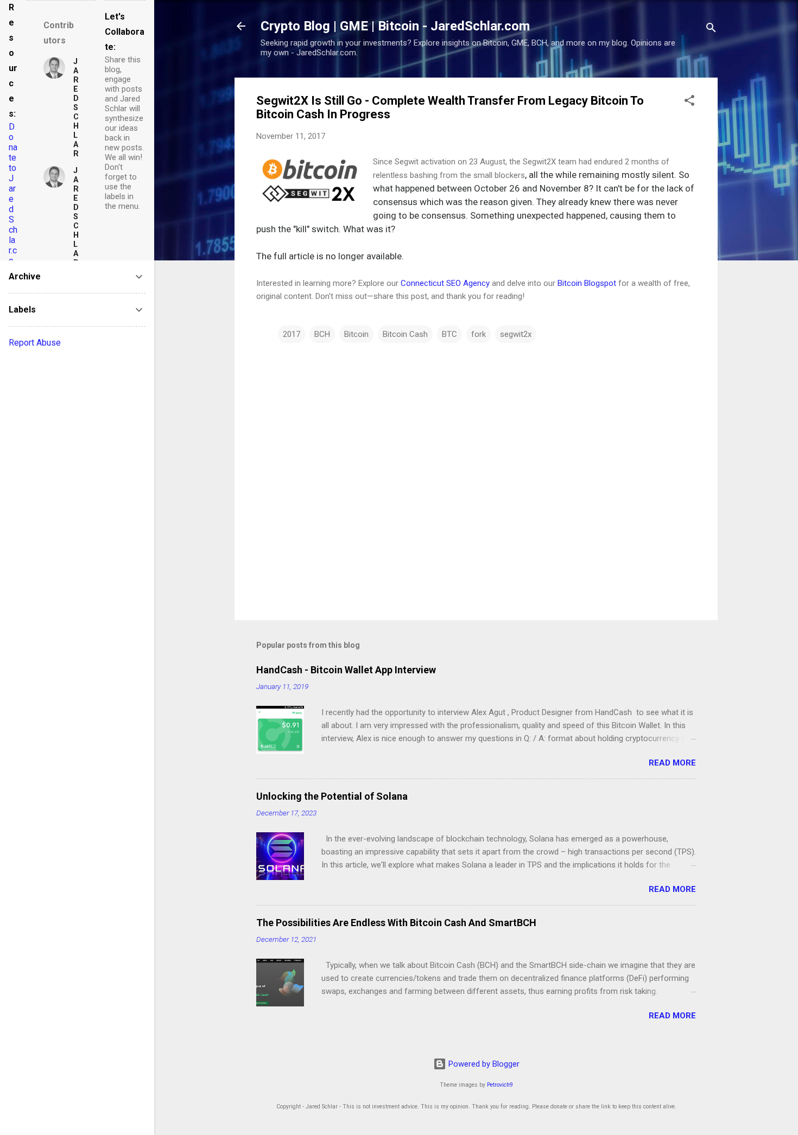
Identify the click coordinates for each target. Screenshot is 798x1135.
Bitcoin (356, 334)
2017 (291, 334)
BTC (449, 334)
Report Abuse (35, 342)
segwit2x (515, 334)
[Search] (711, 29)
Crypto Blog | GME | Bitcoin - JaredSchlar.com (395, 26)
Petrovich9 (500, 1084)
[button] (689, 102)
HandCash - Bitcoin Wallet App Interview (346, 669)
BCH (322, 334)
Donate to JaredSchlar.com (13, 199)
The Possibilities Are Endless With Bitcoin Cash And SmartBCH (396, 922)
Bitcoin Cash (405, 334)
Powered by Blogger (483, 1064)
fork (478, 334)
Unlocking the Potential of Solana (332, 796)
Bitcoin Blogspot (587, 283)
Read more (672, 763)
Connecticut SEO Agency (445, 283)
